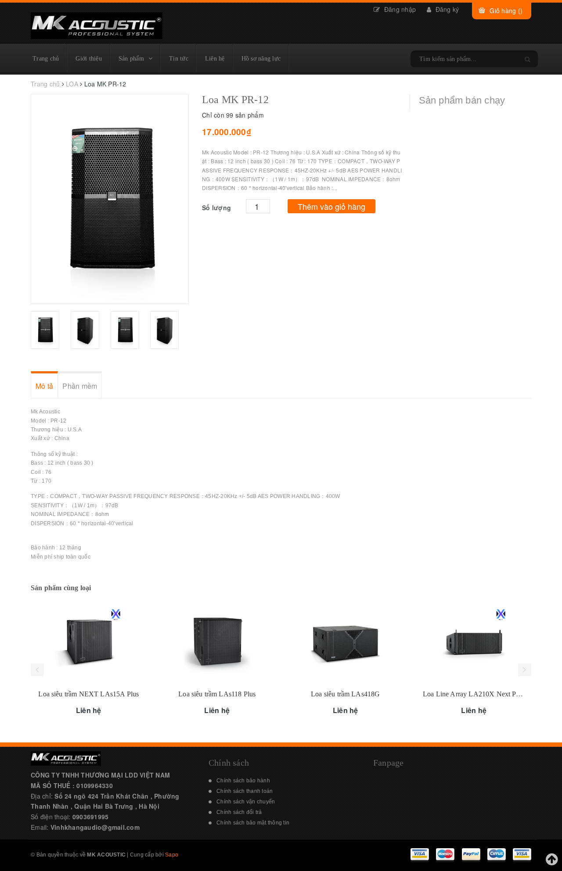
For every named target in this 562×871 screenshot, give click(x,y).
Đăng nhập (399, 9)
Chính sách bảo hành (243, 781)
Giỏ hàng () (506, 10)
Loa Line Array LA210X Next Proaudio (480, 694)
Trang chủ (45, 58)
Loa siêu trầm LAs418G (345, 694)
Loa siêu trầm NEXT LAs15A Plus (88, 694)
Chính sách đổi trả (239, 812)
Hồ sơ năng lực (261, 58)
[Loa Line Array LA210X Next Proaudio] (474, 641)
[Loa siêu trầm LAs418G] (345, 641)
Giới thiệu (89, 58)
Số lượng (216, 207)
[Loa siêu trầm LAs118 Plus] (217, 641)
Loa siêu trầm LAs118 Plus (217, 694)
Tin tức (178, 58)
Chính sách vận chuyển (245, 802)
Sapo (171, 855)
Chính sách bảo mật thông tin (252, 823)
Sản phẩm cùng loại (61, 587)
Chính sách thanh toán (244, 791)
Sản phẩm (131, 58)
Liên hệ (215, 58)
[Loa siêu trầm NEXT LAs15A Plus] (88, 641)
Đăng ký (446, 9)
